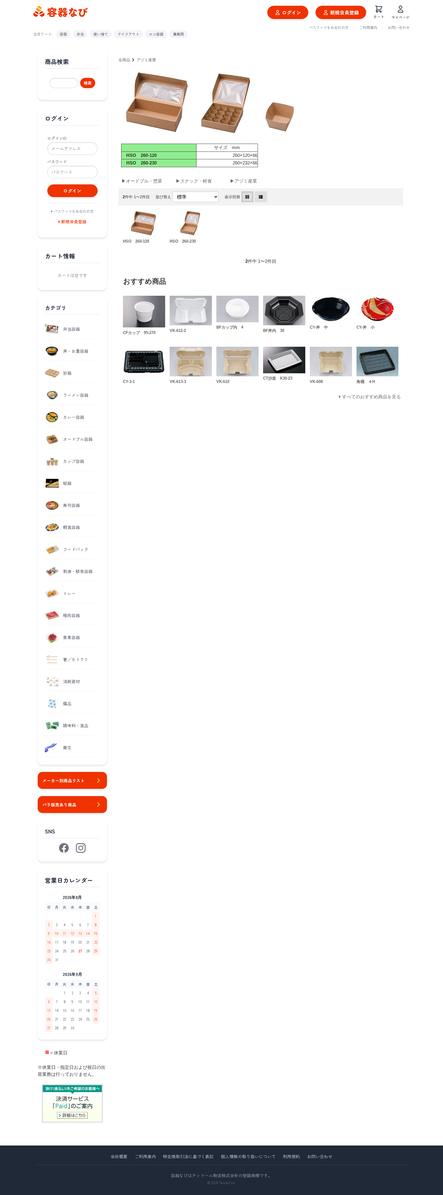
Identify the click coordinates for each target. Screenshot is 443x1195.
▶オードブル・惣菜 (141, 180)
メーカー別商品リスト (63, 780)
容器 (63, 34)
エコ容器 (156, 34)
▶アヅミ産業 (243, 180)
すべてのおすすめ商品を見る (371, 396)
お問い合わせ (399, 27)
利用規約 (291, 1156)
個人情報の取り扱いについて (248, 1156)
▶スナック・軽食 (194, 180)
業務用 (178, 34)
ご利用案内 (368, 27)
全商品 (124, 60)
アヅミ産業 (146, 60)
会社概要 (119, 1156)
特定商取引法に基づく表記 (188, 1156)
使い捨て (100, 34)
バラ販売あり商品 (59, 804)
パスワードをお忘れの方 (329, 27)
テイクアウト (128, 34)
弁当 (80, 34)
